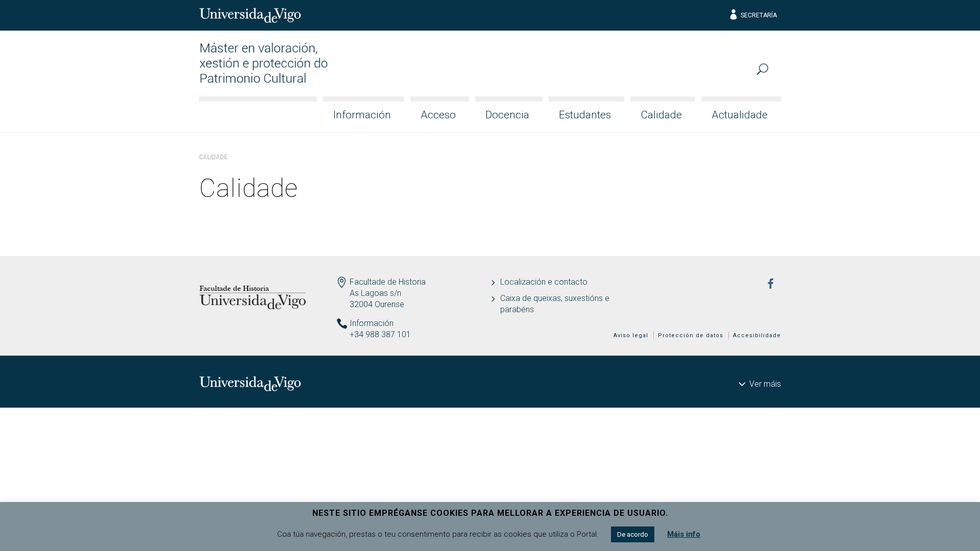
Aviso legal (631, 335)
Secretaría (759, 15)
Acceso (438, 115)
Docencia (507, 115)
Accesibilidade (757, 335)
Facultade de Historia (388, 282)
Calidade (661, 115)
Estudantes (585, 115)
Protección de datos (690, 335)
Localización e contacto (543, 282)
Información (362, 115)
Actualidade (740, 115)
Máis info (683, 534)
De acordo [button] (632, 534)
